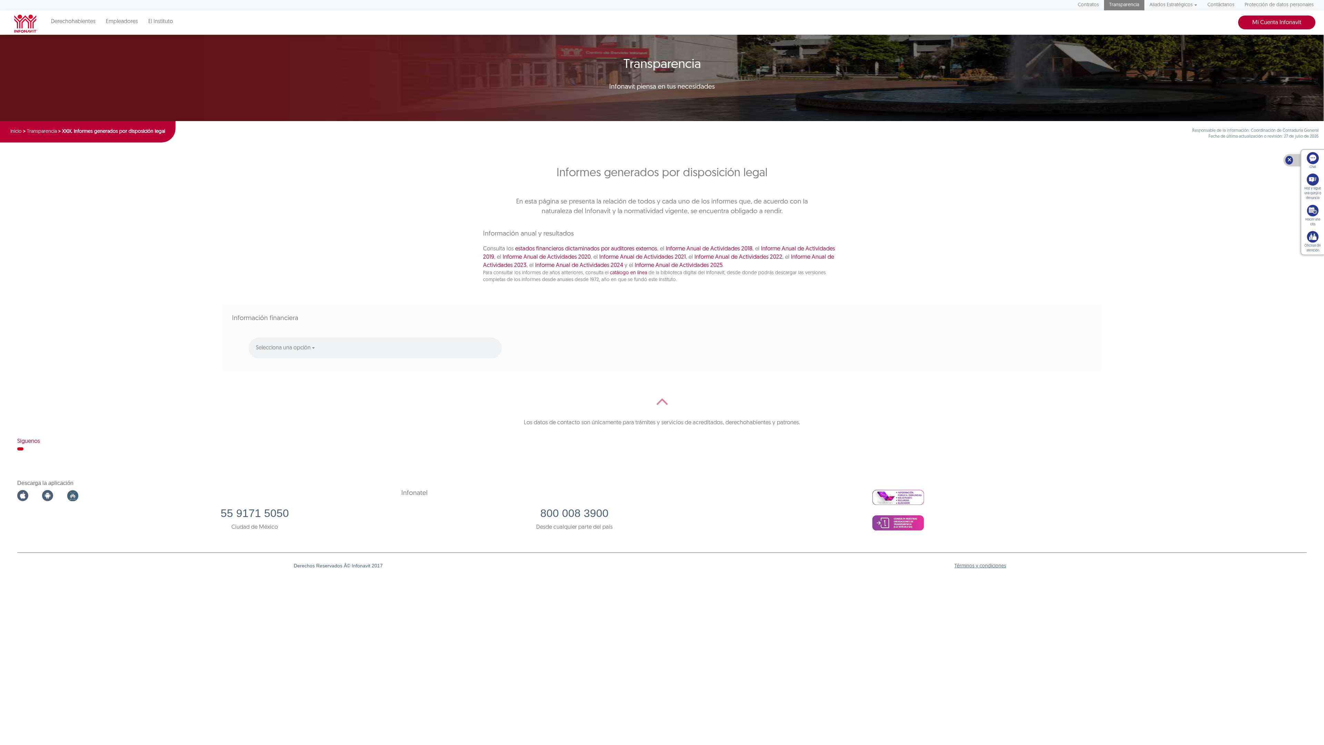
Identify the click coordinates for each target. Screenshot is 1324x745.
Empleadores (122, 21)
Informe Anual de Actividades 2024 (579, 265)
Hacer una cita (1312, 222)
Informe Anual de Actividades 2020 (547, 257)
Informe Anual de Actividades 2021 (642, 257)
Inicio (16, 131)
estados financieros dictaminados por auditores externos (586, 249)
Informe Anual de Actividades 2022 (738, 257)
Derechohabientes (73, 21)
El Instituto (160, 21)
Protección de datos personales (1279, 5)
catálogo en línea (628, 273)
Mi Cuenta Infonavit (1276, 23)
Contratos (1088, 5)
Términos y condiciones (980, 566)
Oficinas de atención (1312, 248)
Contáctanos (1220, 5)
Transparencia (1124, 5)
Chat (1313, 167)
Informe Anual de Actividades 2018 (709, 249)
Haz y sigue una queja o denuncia (1312, 193)
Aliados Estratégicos (1171, 5)
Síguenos (28, 441)
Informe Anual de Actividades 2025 (678, 265)
